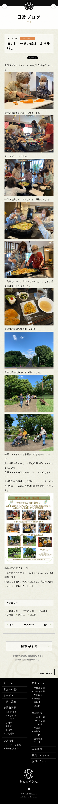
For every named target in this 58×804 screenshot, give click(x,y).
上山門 (33, 615)
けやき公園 (28, 611)
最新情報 (37, 712)
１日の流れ (10, 701)
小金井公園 (12, 611)
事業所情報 (10, 707)
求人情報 (9, 740)
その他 (37, 742)
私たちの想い (11, 689)
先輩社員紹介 (12, 748)
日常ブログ (38, 683)
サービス (9, 695)
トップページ (11, 683)
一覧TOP (29, 624)
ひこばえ (43, 611)
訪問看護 (10, 734)
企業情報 (37, 749)
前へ (12, 624)
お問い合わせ (39, 761)
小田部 (10, 615)
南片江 (21, 615)
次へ (46, 624)
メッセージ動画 (13, 745)
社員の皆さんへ (41, 755)
